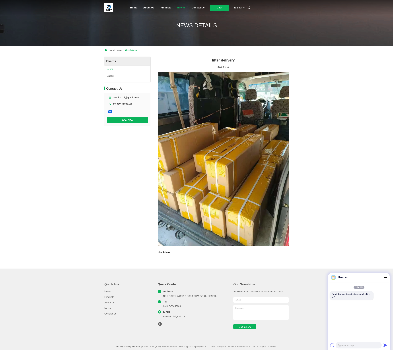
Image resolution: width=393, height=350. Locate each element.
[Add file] (332, 345)
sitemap (136, 346)
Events (181, 7)
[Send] (385, 345)
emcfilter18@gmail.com (126, 97)
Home (133, 7)
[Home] (108, 7)
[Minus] (385, 277)
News (119, 50)
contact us (245, 326)
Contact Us (198, 7)
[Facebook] (160, 325)
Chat (219, 7)
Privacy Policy (123, 346)
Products (165, 7)
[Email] (110, 111)
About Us (148, 7)
